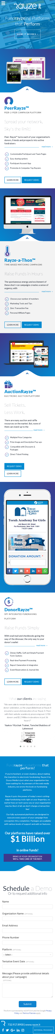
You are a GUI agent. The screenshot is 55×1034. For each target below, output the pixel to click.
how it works (27, 34)
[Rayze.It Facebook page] (3, 1030)
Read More (46, 146)
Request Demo (31, 180)
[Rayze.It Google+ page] (13, 1030)
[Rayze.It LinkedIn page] (18, 1030)
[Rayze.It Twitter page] (7, 1030)
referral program (43, 1030)
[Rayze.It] (3, 1023)
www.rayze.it (32, 1024)
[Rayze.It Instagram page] (23, 1030)
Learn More (13, 180)
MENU (3, 3)
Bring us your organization (27, 857)
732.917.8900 (15, 1024)
